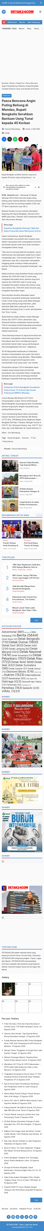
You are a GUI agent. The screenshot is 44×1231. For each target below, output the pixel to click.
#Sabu (36, 29)
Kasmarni (25, 438)
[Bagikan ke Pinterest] (20, 139)
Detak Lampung (19, 648)
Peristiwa (27, 540)
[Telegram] (31, 1217)
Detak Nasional (21, 653)
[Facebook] (9, 1217)
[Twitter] (22, 1217)
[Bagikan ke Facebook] (4, 139)
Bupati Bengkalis (14, 438)
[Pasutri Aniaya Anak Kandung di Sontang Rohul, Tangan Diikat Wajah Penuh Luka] (11, 529)
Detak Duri (7, 96)
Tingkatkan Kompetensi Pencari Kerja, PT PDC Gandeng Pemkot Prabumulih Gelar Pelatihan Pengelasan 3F (23, 1077)
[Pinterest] (35, 1217)
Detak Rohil (22, 662)
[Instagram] (13, 1217)
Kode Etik (37, 1209)
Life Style (31, 679)
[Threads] (17, 1217)
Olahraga (11, 681)
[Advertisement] (22, 56)
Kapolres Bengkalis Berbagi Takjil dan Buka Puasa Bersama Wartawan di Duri (22, 229)
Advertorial (12, 22)
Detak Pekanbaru (21, 656)
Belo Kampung (34, 22)
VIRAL (11, 691)
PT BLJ (33, 438)
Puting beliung (7, 441)
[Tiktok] (26, 1217)
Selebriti (30, 688)
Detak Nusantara (22, 655)
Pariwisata (13, 684)
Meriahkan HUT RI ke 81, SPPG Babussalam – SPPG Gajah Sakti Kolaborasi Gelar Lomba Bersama (22, 1067)
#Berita (21, 29)
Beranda (5, 1209)
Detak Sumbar (18, 668)
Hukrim (5, 540)
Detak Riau (22, 570)
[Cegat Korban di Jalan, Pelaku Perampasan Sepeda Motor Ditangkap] (10, 505)
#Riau (29, 29)
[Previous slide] (37, 515)
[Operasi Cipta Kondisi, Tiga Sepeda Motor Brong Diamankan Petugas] (10, 466)
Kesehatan (17, 678)
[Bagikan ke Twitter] (9, 139)
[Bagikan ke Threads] (26, 139)
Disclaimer (14, 1209)
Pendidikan (26, 685)
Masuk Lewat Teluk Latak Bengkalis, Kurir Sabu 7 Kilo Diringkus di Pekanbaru (24, 610)
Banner (22, 22)
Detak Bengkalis (18, 591)
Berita (14, 570)
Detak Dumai (17, 602)
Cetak (7, 133)
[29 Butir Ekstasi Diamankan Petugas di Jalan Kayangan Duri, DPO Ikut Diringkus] (10, 492)
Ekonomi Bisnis (18, 580)
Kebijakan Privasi (25, 1209)
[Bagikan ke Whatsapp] (15, 139)
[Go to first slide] (41, 515)
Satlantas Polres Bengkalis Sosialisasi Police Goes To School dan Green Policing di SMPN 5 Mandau (22, 390)
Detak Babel (9, 639)
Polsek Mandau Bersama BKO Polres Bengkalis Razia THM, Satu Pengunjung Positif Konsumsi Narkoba (23, 1043)
